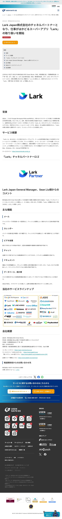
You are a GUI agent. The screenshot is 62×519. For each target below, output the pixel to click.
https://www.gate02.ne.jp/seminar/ (28, 358)
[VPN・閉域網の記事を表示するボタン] (14, 418)
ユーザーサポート (8, 457)
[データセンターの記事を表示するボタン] (7, 425)
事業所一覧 (22, 450)
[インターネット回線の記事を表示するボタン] (7, 418)
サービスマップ (19, 442)
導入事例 (27, 442)
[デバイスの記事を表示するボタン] (29, 425)
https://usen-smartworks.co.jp (23, 350)
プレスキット (22, 467)
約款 (15, 457)
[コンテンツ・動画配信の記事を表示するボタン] (7, 433)
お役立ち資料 (8, 446)
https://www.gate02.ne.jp (31, 352)
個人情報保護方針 (8, 465)
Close (44, 512)
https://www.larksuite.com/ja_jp (21, 151)
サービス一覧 (8, 442)
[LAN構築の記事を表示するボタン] (14, 425)
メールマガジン (21, 457)
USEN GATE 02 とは (10, 450)
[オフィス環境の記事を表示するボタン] (14, 433)
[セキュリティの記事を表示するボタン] (29, 418)
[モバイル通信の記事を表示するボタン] (21, 425)
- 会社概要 (41, 418)
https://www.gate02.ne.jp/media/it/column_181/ (34, 354)
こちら (17, 370)
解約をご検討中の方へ (9, 460)
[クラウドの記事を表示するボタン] (21, 418)
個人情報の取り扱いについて (21, 465)
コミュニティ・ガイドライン (11, 467)
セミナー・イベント (20, 446)
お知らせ (30, 446)
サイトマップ (17, 470)
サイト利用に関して (9, 470)
